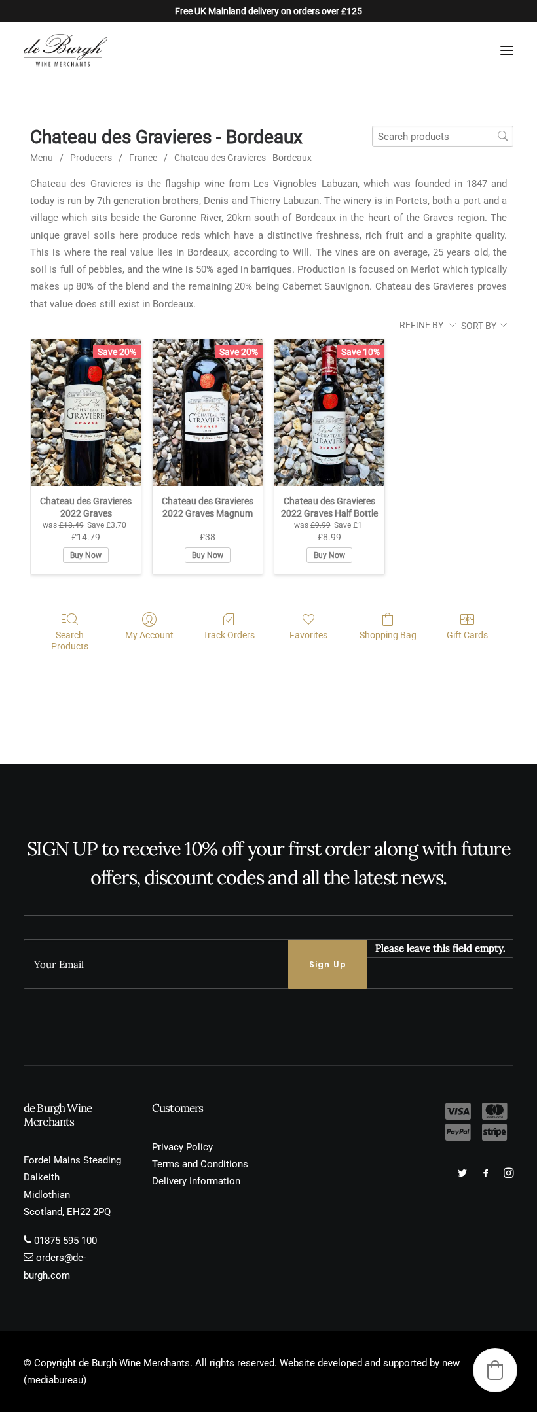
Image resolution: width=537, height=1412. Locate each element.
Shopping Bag (388, 635)
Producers (91, 157)
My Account (149, 635)
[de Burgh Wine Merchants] (65, 50)
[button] (507, 50)
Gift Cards (467, 635)
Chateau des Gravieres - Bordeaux (243, 157)
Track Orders (229, 635)
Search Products (69, 640)
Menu (41, 157)
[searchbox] (442, 136)
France (143, 157)
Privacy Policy (182, 1147)
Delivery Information (196, 1181)
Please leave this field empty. (440, 948)
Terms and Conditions (200, 1164)
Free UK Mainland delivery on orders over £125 (268, 11)
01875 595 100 (65, 1241)
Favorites (308, 635)
